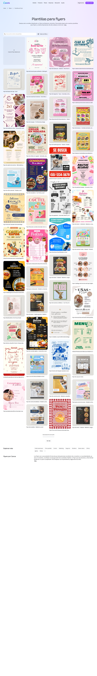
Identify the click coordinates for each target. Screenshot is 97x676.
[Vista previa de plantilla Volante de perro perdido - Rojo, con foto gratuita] (60, 162)
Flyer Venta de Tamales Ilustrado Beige (12, 224)
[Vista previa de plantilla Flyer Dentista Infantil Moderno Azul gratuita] (60, 234)
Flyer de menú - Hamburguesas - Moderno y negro (38, 314)
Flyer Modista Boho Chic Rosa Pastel (12, 317)
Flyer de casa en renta (77, 376)
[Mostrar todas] (45, 451)
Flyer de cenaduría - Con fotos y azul (35, 192)
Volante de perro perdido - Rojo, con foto (59, 178)
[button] (34, 3)
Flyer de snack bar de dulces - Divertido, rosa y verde (39, 96)
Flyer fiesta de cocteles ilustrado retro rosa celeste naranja (40, 227)
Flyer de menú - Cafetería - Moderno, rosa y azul (84, 224)
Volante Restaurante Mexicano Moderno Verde (83, 351)
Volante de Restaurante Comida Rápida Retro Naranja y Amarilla (18, 258)
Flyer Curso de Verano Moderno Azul (35, 376)
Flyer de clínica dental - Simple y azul (12, 190)
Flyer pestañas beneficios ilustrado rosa (13, 411)
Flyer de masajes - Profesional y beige (35, 122)
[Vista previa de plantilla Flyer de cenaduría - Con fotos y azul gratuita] (37, 175)
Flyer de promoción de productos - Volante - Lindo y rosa (63, 119)
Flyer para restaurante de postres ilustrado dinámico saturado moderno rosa (45, 263)
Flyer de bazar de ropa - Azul (10, 91)
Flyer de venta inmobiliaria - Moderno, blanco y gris (38, 401)
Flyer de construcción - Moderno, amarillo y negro (61, 396)
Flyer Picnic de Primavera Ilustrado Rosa (59, 430)
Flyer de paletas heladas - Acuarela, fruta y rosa (84, 187)
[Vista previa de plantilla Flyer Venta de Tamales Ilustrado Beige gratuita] (14, 208)
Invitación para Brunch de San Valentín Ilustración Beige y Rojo (18, 377)
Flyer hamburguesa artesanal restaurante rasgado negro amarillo (19, 292)
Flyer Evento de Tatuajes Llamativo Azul (59, 371)
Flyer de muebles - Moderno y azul (34, 427)
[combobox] (20, 34)
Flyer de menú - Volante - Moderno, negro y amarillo (62, 277)
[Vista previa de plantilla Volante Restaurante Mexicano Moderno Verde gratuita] (83, 335)
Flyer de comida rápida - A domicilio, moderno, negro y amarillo (41, 351)
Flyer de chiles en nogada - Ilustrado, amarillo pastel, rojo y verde (42, 156)
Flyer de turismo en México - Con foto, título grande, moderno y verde (66, 302)
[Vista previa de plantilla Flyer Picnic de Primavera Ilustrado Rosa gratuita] (60, 414)
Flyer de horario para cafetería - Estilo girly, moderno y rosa (40, 71)
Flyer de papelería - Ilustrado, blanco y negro (60, 215)
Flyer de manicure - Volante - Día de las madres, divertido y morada (65, 68)
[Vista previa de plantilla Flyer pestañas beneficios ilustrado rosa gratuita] (14, 395)
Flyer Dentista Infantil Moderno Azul (58, 252)
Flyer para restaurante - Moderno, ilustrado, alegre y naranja (41, 289)
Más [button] (65, 25)
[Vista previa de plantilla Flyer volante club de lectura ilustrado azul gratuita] (83, 52)
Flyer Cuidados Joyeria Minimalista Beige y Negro (61, 337)
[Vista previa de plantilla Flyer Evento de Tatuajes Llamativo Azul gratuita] (60, 354)
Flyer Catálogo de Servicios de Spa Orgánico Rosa (84, 283)
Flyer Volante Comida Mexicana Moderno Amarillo (84, 153)
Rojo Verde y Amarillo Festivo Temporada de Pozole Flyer (17, 343)
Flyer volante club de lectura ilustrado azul (82, 68)
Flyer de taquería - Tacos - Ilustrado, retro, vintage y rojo (63, 94)
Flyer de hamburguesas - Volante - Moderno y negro (62, 144)
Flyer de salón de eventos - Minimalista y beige (14, 165)
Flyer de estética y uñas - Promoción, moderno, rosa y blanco (18, 128)
